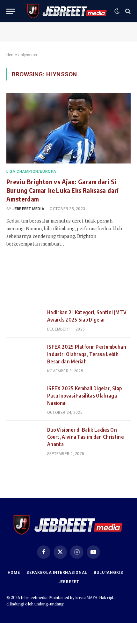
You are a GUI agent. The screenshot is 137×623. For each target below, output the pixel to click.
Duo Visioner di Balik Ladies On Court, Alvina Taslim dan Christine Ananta (85, 437)
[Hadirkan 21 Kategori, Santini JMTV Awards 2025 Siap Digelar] (23, 320)
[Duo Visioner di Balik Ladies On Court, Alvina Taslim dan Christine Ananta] (23, 438)
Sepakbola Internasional (56, 572)
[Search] (127, 11)
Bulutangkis (108, 572)
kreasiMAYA (86, 597)
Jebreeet (68, 582)
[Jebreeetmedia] (67, 11)
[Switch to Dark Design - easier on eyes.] (117, 11)
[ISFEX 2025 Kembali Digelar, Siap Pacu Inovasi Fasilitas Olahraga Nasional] (23, 396)
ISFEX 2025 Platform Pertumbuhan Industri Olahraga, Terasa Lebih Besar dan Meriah (86, 354)
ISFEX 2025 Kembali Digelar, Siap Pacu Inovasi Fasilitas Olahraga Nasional (84, 395)
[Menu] (10, 11)
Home (11, 55)
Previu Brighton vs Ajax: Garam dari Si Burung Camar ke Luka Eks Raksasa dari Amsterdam (62, 190)
